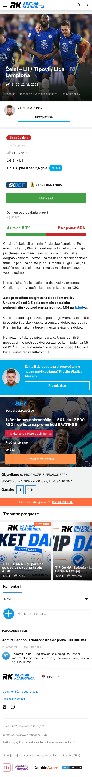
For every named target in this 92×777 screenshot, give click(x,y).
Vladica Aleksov (30, 108)
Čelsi (30, 489)
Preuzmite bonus (40, 459)
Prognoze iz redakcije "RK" (46, 474)
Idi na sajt (46, 198)
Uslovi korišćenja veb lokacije (20, 691)
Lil (19, 489)
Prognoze (24, 93)
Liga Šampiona (69, 93)
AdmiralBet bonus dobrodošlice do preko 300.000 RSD (45, 640)
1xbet (78, 307)
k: (53, 168)
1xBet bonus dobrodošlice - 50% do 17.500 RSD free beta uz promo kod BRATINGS (45, 422)
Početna (10, 93)
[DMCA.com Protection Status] (72, 767)
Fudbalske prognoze (45, 93)
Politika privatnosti (14, 698)
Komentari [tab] (12, 586)
